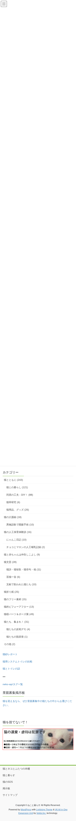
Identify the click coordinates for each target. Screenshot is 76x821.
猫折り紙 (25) (11, 591)
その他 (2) (9, 644)
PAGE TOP (70, 793)
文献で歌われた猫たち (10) (21, 584)
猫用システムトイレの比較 (17, 661)
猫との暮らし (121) (17, 487)
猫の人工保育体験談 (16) (17, 532)
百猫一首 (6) (13, 576)
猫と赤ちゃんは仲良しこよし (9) (22, 554)
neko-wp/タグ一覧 (13, 684)
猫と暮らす (9, 775)
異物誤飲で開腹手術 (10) (20, 524)
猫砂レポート (10, 654)
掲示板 (6, 788)
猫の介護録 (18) (13, 517)
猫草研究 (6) (13, 502)
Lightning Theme (44, 809)
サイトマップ (10, 795)
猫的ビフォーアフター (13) (19, 606)
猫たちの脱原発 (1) (17, 636)
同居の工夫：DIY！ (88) (19, 494)
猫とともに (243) (13, 479)
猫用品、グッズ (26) (17, 509)
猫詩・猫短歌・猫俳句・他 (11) (23, 569)
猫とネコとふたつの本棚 (16, 768)
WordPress (26, 809)
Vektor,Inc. (41, 813)
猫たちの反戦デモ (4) (18, 629)
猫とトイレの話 (11, 668)
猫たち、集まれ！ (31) (16, 621)
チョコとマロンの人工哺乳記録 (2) (25, 547)
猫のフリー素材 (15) (15, 599)
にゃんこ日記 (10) (16, 539)
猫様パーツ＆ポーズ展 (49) (19, 614)
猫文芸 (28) (10, 562)
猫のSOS (8, 781)
